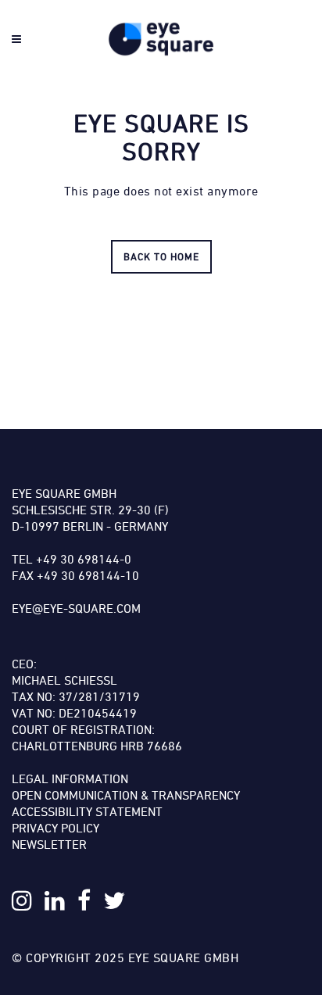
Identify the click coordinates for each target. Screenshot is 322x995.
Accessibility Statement (87, 811)
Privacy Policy (55, 828)
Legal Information (70, 778)
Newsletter (49, 844)
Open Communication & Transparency (126, 795)
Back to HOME (161, 256)
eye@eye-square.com (76, 608)
